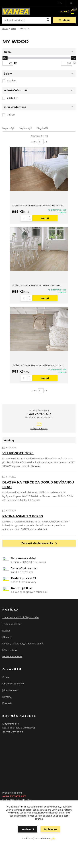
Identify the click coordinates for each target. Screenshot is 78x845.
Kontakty (7, 703)
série (13, 28)
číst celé (35, 466)
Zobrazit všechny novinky (37, 543)
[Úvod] (16, 11)
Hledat (47, 20)
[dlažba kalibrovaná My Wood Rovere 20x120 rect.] (39, 169)
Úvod (5, 28)
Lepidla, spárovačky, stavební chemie (23, 643)
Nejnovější (8, 128)
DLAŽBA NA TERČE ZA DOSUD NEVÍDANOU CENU (38, 484)
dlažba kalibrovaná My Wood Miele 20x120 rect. (37, 285)
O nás (5, 677)
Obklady (7, 637)
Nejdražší (42, 128)
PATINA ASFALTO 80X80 (22, 516)
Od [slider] (5, 58)
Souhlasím (50, 829)
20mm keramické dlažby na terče (20, 617)
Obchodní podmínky (13, 683)
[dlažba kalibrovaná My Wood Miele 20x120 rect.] (39, 249)
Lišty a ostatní (9, 650)
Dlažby (6, 630)
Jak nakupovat (10, 690)
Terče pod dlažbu (11, 624)
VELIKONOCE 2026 (18, 453)
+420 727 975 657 (39, 414)
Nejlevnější (25, 128)
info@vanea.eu (39, 428)
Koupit (45, 218)
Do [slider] (73, 58)
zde (53, 838)
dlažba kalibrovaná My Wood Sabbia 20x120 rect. (37, 365)
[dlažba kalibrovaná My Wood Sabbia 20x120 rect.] (39, 329)
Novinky (6, 696)
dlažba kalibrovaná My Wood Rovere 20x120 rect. (38, 205)
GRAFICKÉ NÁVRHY (12, 656)
